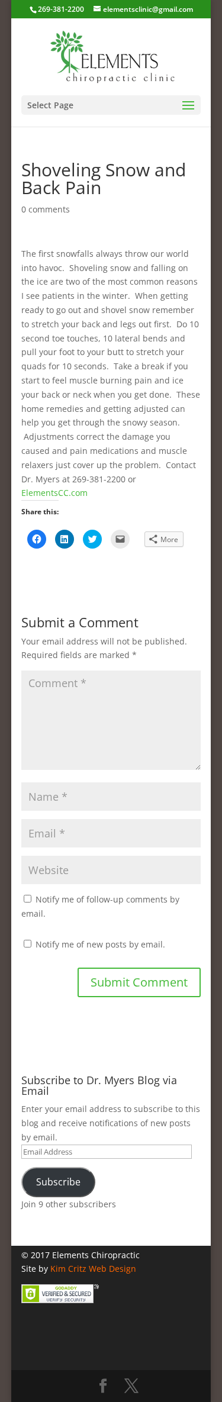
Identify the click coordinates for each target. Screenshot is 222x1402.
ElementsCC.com (54, 492)
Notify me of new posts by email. (100, 944)
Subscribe (58, 1181)
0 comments (45, 209)
